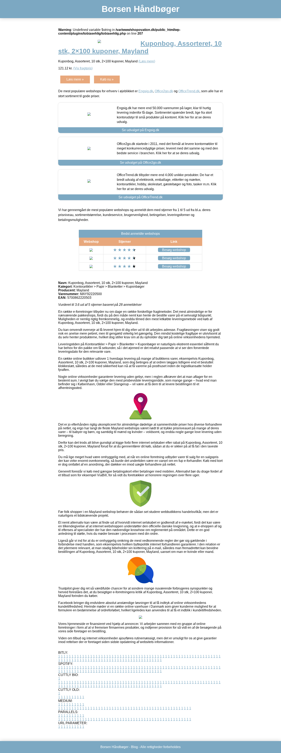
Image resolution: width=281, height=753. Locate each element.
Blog (134, 747)
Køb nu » (107, 79)
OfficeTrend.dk (189, 91)
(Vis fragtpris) (83, 68)
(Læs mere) (146, 61)
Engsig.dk (145, 91)
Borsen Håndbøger (140, 9)
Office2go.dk (164, 91)
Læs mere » (75, 79)
